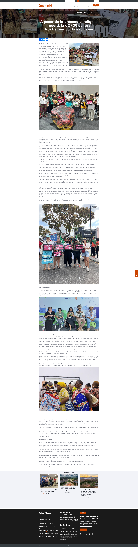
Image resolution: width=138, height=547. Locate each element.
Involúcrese (84, 6)
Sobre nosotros (60, 6)
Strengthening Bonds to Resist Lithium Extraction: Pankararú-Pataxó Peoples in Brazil (68, 488)
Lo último (97, 6)
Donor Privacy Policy (74, 545)
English (96, 1)
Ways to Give (90, 6)
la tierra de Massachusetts (47, 531)
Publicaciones (76, 6)
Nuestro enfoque (69, 6)
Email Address (83, 524)
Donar (96, 4)
